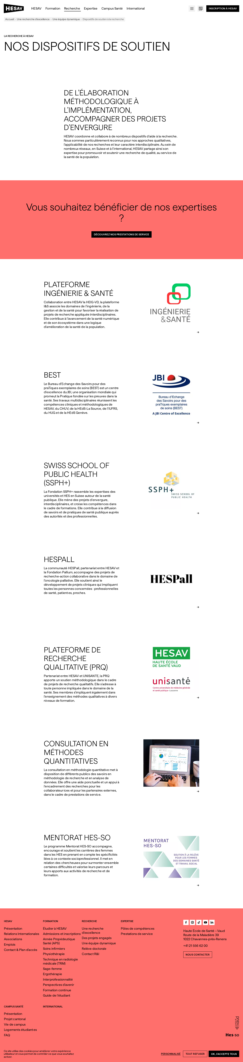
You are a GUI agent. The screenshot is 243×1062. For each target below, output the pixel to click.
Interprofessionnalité (58, 979)
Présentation (13, 928)
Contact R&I (90, 954)
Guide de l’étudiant (56, 995)
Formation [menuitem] (52, 8)
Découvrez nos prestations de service (121, 234)
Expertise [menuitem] (91, 8)
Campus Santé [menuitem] (112, 8)
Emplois (9, 944)
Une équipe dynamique (66, 19)
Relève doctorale (94, 949)
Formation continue (57, 990)
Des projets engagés (97, 938)
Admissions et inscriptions (62, 934)
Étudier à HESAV (55, 928)
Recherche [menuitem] (72, 8)
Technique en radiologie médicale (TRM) (60, 961)
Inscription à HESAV (223, 8)
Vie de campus (15, 1024)
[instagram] (192, 922)
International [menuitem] (136, 8)
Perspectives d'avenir (58, 985)
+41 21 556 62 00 (195, 946)
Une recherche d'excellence (33, 19)
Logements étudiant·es (20, 1030)
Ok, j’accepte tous (224, 1054)
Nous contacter (198, 954)
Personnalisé (171, 1053)
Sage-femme (52, 969)
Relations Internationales (21, 934)
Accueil (9, 19)
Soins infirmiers (54, 949)
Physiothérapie (54, 954)
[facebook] (186, 922)
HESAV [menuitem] (36, 8)
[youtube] (205, 922)
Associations (13, 939)
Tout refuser (195, 1053)
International (53, 1006)
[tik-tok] (199, 922)
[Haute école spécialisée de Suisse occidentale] (232, 1034)
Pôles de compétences (137, 928)
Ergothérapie (52, 974)
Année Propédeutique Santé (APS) (59, 941)
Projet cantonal (15, 1019)
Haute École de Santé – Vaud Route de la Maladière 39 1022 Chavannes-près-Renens (205, 935)
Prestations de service (137, 934)
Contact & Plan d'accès (20, 950)
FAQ (7, 1035)
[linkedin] (212, 922)
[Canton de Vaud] (237, 1023)
